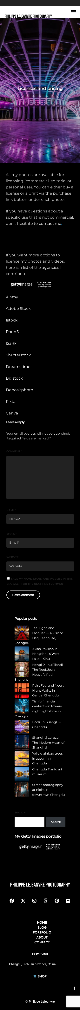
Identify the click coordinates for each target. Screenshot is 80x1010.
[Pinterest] (57, 900)
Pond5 (12, 331)
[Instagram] (34, 900)
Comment (14, 451)
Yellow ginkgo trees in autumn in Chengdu (47, 758)
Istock (11, 320)
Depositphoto (19, 390)
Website (12, 557)
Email (11, 533)
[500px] (45, 900)
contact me (50, 223)
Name (11, 509)
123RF (11, 343)
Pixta (11, 401)
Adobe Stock (18, 308)
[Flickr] (68, 900)
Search (20, 812)
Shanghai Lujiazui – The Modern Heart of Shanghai (48, 742)
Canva (12, 413)
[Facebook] (12, 900)
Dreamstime (18, 366)
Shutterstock (18, 355)
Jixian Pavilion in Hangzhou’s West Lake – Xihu (46, 654)
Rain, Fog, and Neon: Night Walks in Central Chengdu (48, 690)
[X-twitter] (23, 900)
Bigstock (14, 378)
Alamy (12, 297)
